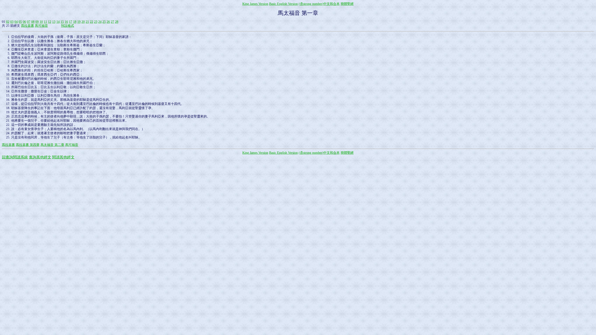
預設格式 (67, 25)
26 (108, 21)
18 (74, 21)
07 (28, 21)
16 (66, 21)
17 (70, 21)
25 (104, 21)
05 (20, 21)
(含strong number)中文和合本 (319, 4)
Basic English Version (283, 4)
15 (62, 21)
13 (53, 21)
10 (41, 21)
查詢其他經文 (40, 157)
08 (32, 21)
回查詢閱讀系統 (15, 157)
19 (79, 21)
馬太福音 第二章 (52, 145)
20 (83, 21)
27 (112, 21)
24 (100, 21)
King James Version (255, 4)
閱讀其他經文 (63, 157)
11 (45, 21)
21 (87, 21)
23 (95, 21)
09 (37, 21)
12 (49, 21)
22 (91, 21)
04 (16, 21)
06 (24, 21)
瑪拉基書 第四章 (28, 145)
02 (7, 21)
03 (12, 21)
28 (116, 21)
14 (58, 21)
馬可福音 (41, 25)
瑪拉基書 (27, 25)
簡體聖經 (347, 4)
